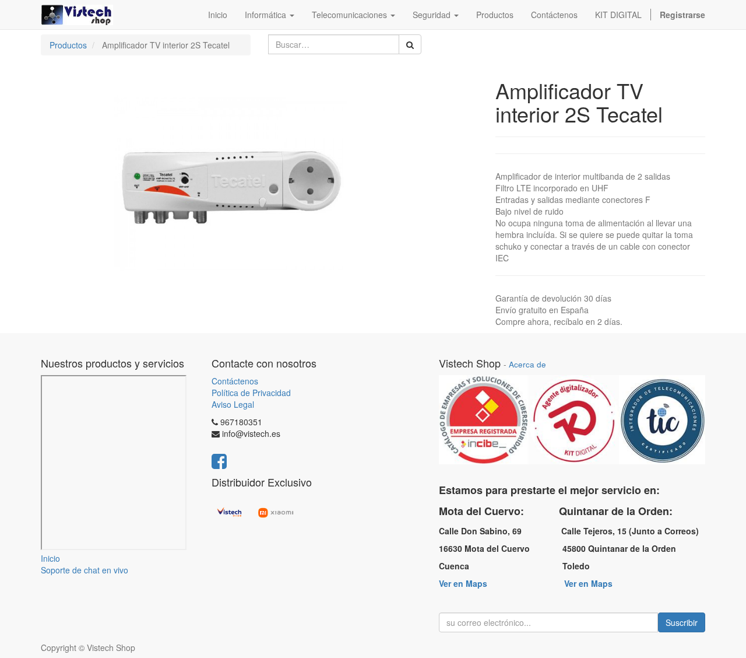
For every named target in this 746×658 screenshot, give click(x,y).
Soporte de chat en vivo (84, 570)
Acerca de (527, 364)
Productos (68, 45)
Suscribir (682, 622)
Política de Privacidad (251, 392)
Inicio (50, 558)
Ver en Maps (463, 583)
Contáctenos (235, 381)
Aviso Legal (233, 404)
